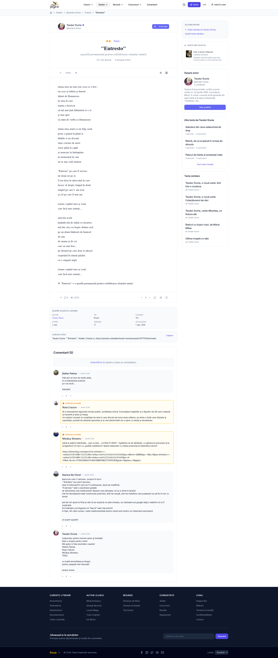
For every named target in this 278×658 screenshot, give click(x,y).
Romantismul (56, 601)
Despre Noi (201, 601)
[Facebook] (141, 652)
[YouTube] (157, 652)
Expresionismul (57, 615)
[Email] (162, 652)
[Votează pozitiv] (142, 298)
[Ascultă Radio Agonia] (204, 4)
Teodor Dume (58, 317)
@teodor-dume (73, 12)
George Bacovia (93, 605)
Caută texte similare (194, 33)
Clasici (87, 4)
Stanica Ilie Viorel (71, 474)
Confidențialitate (204, 615)
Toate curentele (57, 619)
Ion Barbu (91, 619)
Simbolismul (55, 605)
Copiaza (169, 335)
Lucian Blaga (92, 610)
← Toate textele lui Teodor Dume (200, 29)
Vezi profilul (205, 107)
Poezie (88, 12)
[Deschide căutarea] (184, 4)
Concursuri (133, 4)
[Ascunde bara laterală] (166, 72)
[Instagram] (146, 652)
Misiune (199, 605)
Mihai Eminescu (93, 601)
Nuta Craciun (69, 407)
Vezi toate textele (205, 164)
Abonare (222, 636)
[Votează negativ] (150, 298)
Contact (200, 619)
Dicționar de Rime (131, 601)
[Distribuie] (160, 297)
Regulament (165, 615)
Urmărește (163, 26)
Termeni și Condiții (204, 610)
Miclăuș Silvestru (71, 438)
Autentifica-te (97, 362)
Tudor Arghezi (93, 615)
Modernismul (56, 610)
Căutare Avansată (131, 605)
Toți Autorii (128, 610)
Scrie (195, 4)
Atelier (101, 4)
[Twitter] (152, 652)
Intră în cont (220, 4)
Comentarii (152, 4)
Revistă (116, 4)
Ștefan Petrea (69, 373)
